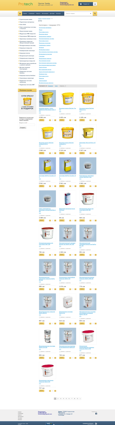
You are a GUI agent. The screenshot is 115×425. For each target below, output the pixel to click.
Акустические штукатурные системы (48, 52)
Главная (25, 13)
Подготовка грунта (43, 32)
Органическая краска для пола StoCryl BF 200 (86, 209)
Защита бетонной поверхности (47, 71)
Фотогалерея (45, 13)
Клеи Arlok (23, 24)
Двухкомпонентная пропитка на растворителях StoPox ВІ (67, 346)
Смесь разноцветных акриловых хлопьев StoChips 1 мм (47, 210)
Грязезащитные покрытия (27, 61)
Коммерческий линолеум (27, 50)
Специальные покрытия (27, 58)
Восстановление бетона (45, 69)
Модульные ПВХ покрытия (28, 33)
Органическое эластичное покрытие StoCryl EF (46, 381)
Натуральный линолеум (27, 55)
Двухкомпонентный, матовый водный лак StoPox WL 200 (67, 243)
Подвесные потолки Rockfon (26, 72)
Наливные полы (43, 74)
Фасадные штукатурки (44, 43)
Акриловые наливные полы (28, 38)
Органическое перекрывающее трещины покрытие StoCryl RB (86, 347)
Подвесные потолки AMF (27, 84)
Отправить (23, 127)
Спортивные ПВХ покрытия (28, 36)
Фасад (40, 29)
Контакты (58, 13)
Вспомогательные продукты (46, 83)
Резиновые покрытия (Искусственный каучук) (27, 42)
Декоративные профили (45, 36)
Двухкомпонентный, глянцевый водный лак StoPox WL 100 (87, 244)
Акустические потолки (44, 60)
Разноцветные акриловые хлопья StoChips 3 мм (86, 176)
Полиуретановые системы (28, 45)
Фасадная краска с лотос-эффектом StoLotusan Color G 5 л (47, 110)
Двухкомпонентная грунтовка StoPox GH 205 (47, 346)
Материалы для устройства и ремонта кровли (28, 64)
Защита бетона (43, 67)
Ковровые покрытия (26, 48)
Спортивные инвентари (27, 78)
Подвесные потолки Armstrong (26, 81)
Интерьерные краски (44, 49)
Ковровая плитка (25, 53)
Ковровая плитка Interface (27, 75)
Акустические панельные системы (48, 63)
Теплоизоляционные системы (46, 38)
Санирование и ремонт (45, 45)
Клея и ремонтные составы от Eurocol (28, 27)
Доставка (52, 13)
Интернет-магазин (46, 18)
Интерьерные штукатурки (45, 54)
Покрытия (41, 78)
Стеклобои (41, 56)
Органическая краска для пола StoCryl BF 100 (46, 243)
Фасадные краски (43, 34)
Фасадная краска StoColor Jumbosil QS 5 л (46, 143)
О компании (31, 13)
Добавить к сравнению (45, 115)
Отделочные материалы (27, 22)
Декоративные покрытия (45, 58)
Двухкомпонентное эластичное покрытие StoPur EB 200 (47, 279)
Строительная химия (26, 19)
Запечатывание (43, 80)
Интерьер (41, 47)
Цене (56, 86)
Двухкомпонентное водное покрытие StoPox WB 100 (86, 278)
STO (40, 112)
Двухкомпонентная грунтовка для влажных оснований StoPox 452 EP (87, 313)
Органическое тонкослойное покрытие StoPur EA (67, 278)
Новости (38, 13)
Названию (50, 86)
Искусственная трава (26, 31)
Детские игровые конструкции (25, 68)
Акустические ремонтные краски (47, 65)
